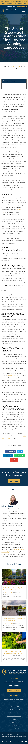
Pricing (14, 722)
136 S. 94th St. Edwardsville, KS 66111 (14, 699)
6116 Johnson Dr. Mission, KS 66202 (14, 681)
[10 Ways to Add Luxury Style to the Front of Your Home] (14, 570)
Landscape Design (14, 706)
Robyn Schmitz (15, 66)
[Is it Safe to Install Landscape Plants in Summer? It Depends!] (14, 633)
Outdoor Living (14, 712)
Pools (14, 719)
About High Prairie (14, 725)
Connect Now (22, 6)
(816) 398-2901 (14, 685)
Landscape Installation (14, 709)
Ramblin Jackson (17, 736)
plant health (12, 375)
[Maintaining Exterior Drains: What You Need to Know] (14, 601)
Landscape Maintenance (14, 716)
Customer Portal (14, 728)
